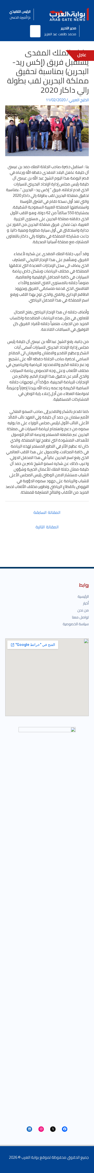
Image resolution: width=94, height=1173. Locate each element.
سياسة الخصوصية (76, 624)
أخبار (86, 603)
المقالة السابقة (47, 512)
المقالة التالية (47, 527)
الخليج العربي (79, 100)
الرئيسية (83, 596)
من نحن (83, 610)
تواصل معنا (80, 617)
